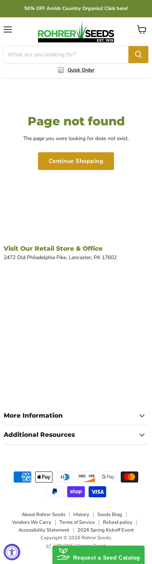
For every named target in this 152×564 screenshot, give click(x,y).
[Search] (138, 54)
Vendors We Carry (31, 522)
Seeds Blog (109, 514)
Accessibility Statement (43, 530)
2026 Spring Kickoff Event (105, 530)
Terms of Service (77, 522)
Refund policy (117, 522)
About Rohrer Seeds (43, 514)
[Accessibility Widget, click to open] (12, 552)
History (81, 514)
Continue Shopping (76, 161)
